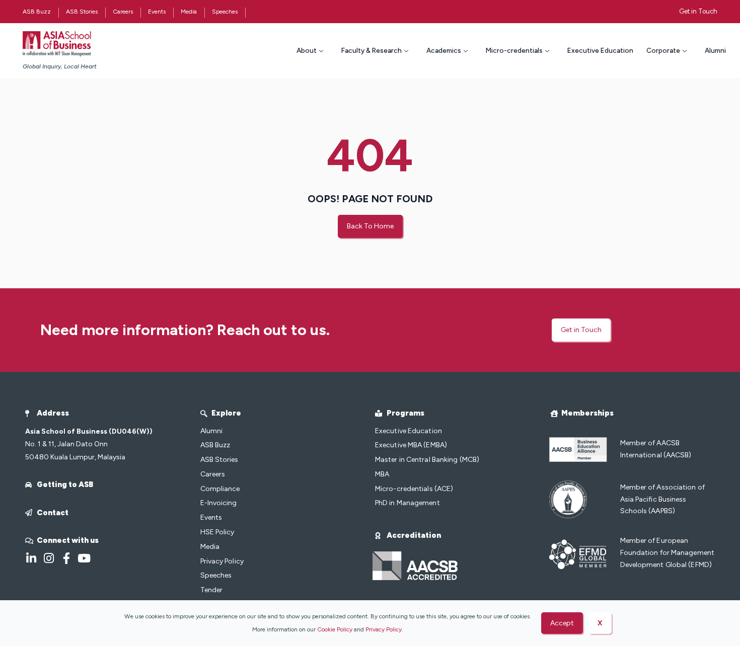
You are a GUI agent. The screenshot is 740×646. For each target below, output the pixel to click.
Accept (562, 623)
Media (189, 11)
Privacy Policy (383, 629)
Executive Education (600, 50)
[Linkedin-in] (31, 558)
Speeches (225, 11)
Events (157, 11)
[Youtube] (84, 558)
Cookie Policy (334, 629)
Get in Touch (698, 11)
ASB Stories (82, 11)
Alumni (715, 50)
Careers (123, 11)
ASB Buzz (37, 11)
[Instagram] (48, 558)
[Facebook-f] (66, 558)
